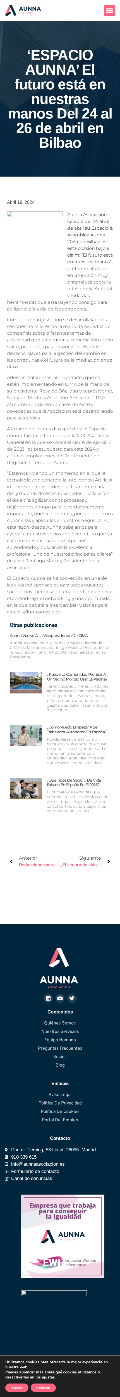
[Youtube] (60, 998)
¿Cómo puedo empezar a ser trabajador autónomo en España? (76, 729)
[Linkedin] (48, 998)
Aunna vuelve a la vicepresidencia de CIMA (49, 635)
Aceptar (17, 1387)
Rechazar (43, 1387)
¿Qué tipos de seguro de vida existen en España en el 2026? (74, 782)
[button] (110, 10)
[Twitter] (71, 998)
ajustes (48, 1377)
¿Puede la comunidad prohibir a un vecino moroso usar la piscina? (77, 677)
